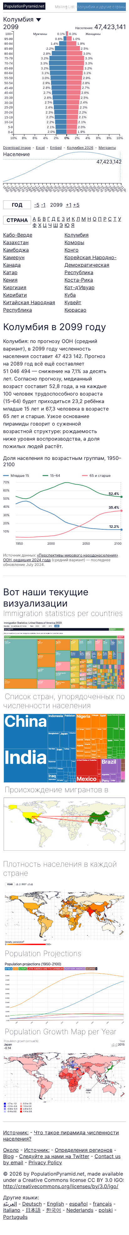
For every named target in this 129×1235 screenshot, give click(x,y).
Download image (17, 147)
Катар (10, 272)
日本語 (33, 1210)
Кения (10, 280)
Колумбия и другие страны (101, 6)
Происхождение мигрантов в (56, 789)
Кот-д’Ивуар (79, 287)
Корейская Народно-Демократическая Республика (90, 264)
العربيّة (10, 1204)
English (55, 1204)
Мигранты (107, 147)
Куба (70, 295)
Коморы (74, 242)
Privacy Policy (45, 1162)
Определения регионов (83, 1150)
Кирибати (15, 295)
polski (106, 1210)
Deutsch (32, 1204)
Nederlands (79, 1210)
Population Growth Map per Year (60, 1031)
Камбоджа (16, 250)
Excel (40, 147)
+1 (68, 205)
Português (15, 1217)
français (102, 1204)
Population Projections (43, 953)
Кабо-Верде (17, 235)
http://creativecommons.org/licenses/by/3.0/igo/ (60, 1186)
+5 (76, 205)
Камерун (13, 257)
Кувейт (72, 302)
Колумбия (76, 235)
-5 (36, 205)
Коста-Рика (78, 280)
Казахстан (15, 242)
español (78, 1204)
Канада (12, 265)
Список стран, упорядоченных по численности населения (64, 701)
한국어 (53, 1210)
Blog (8, 1156)
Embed (56, 147)
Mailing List (65, 6)
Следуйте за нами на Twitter (54, 1156)
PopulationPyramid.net (24, 6)
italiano (11, 1210)
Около (11, 1150)
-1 (43, 205)
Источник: (15, 1132)
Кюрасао (75, 310)
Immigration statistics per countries (63, 613)
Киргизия (14, 287)
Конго (71, 250)
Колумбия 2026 (80, 147)
